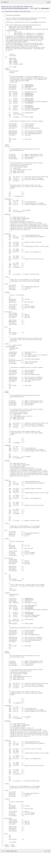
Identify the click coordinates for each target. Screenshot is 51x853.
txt (45, 851)
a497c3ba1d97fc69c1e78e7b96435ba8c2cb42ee (14, 8)
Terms (15, 851)
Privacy (11, 851)
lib (39, 8)
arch (31, 8)
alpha (35, 8)
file (28, 11)
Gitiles (8, 851)
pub (7, 6)
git (22, 6)
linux (14, 6)
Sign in (48, 2)
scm (10, 6)
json (49, 851)
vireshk (26, 6)
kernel (3, 6)
